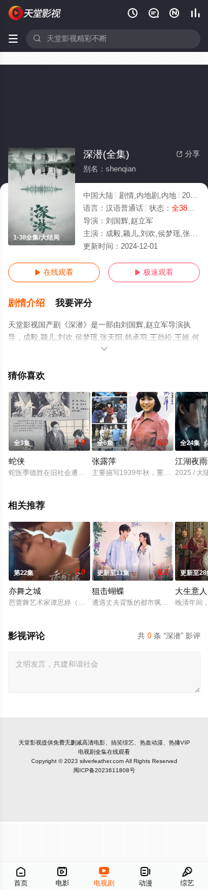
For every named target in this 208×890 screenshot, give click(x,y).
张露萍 (104, 461)
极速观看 (154, 272)
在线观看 (54, 272)
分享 (188, 154)
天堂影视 (30, 742)
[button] (31, 303)
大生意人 (191, 591)
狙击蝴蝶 (108, 591)
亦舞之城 (25, 591)
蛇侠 (17, 461)
